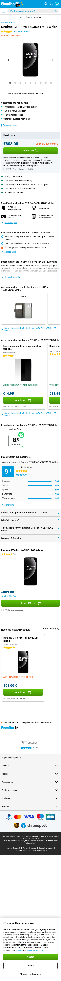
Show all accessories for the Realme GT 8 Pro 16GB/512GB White (30, 329)
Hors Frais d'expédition (20, 698)
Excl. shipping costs (18, 406)
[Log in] (46, 4)
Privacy (25, 848)
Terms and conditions (22, 851)
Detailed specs (11, 222)
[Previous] (8, 60)
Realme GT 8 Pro (8, 23)
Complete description (14, 277)
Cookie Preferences (46, 848)
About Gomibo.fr (14, 848)
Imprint (33, 848)
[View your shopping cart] (57, 4)
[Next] (52, 60)
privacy (19, 950)
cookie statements (35, 950)
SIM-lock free (10, 125)
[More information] (31, 169)
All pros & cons (11, 252)
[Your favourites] (51, 4)
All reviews (9, 505)
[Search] (56, 11)
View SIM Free (10, 596)
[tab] (10, 83)
